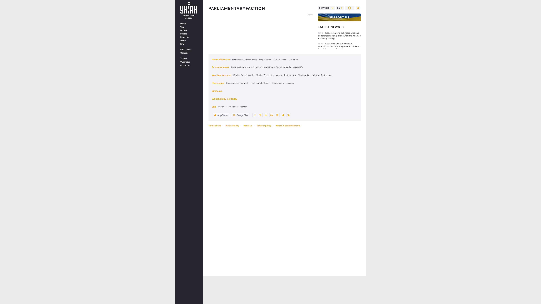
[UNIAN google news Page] (271, 115)
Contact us (185, 65)
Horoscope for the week (237, 83)
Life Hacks (233, 106)
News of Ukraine (221, 59)
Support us (339, 17)
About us (247, 125)
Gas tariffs (298, 67)
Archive (183, 58)
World (183, 40)
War (182, 27)
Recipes (221, 106)
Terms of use (215, 125)
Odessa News (250, 59)
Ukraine (183, 30)
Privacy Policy (232, 125)
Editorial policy (264, 125)
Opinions (184, 53)
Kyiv (182, 44)
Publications (186, 49)
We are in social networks (288, 125)
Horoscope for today (260, 83)
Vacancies (185, 62)
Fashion (243, 106)
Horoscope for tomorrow (283, 83)
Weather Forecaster (265, 75)
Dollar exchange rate (240, 67)
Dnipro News (265, 59)
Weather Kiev (304, 75)
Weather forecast (221, 75)
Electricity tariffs (283, 67)
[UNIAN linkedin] (266, 115)
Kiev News (237, 59)
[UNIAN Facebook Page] (254, 115)
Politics (183, 34)
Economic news (220, 67)
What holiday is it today (224, 98)
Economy (184, 37)
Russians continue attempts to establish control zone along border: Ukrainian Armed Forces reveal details (339, 46)
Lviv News (293, 59)
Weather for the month (243, 75)
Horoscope (218, 83)
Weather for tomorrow (286, 75)
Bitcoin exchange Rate (263, 67)
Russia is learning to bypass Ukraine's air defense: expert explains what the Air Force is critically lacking (339, 36)
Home (183, 24)
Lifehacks (217, 91)
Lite (214, 106)
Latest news (329, 27)
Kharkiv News (279, 59)
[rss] (288, 115)
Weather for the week (323, 75)
